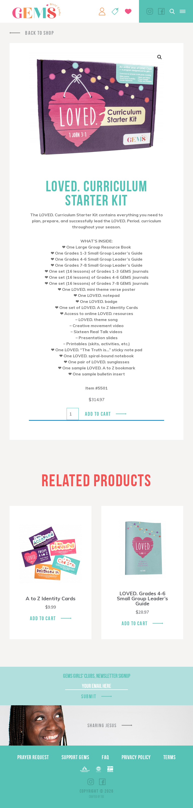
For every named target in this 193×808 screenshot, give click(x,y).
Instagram (150, 11)
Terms (169, 757)
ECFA (98, 769)
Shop (115, 11)
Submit (88, 696)
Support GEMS (75, 757)
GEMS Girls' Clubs (36, 10)
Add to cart (98, 413)
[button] (159, 57)
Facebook (161, 11)
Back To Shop (39, 33)
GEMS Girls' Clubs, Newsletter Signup (96, 676)
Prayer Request (33, 757)
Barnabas (85, 769)
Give (128, 11)
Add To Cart (43, 618)
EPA (110, 769)
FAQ (105, 757)
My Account (102, 11)
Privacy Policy (136, 757)
